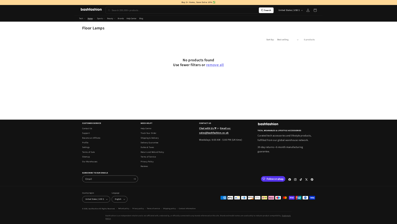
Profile (85, 142)
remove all (215, 65)
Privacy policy (138, 208)
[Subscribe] (134, 178)
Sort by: (270, 39)
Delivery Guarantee (149, 142)
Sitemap (86, 156)
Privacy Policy (147, 161)
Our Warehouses (89, 161)
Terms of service (153, 208)
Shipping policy (169, 208)
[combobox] (184, 10)
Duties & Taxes (147, 147)
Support (86, 133)
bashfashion (94, 209)
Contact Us (87, 128)
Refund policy (123, 208)
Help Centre (146, 128)
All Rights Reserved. (107, 209)
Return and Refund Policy (152, 152)
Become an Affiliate (91, 138)
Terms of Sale (88, 152)
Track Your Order (148, 133)
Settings (86, 147)
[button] (315, 10)
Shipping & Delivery (150, 138)
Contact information (187, 208)
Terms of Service (148, 156)
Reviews (144, 166)
